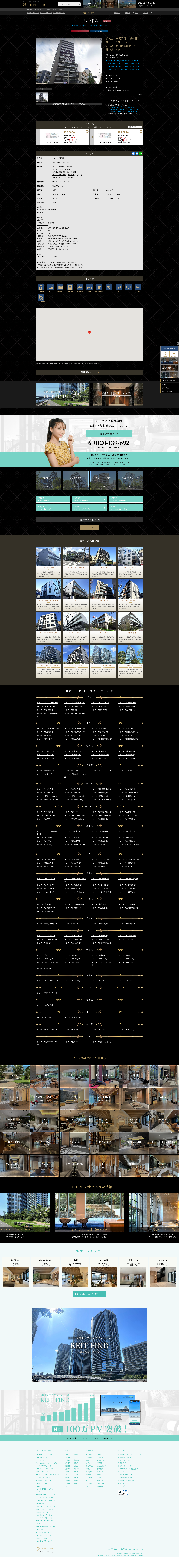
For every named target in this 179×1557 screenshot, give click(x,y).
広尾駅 (88, 1463)
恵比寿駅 (100, 1457)
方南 (63, 162)
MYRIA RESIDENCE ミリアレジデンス (48, 1495)
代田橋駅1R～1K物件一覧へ (81, 499)
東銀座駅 (89, 1480)
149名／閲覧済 (91, 13)
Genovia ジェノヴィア (43, 1503)
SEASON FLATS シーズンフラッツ (47, 1489)
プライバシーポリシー (125, 1474)
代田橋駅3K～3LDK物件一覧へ (118, 507)
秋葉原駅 (100, 1486)
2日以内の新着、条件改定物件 (128, 1469)
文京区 (67, 1466)
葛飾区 (76, 1483)
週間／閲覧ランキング (125, 1457)
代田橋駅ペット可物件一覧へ (44, 507)
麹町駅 (99, 1474)
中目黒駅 (100, 1480)
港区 (66, 1454)
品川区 (67, 1463)
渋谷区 (67, 1457)
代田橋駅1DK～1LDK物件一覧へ (83, 507)
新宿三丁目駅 (101, 1466)
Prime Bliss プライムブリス (44, 1541)
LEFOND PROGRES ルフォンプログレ (48, 1474)
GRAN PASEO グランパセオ (44, 1498)
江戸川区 (68, 1486)
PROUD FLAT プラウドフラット (46, 1466)
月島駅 (88, 1486)
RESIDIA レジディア (42, 1457)
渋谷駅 (99, 1454)
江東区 (76, 1457)
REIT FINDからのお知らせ (126, 1480)
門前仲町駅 (101, 1460)
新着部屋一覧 (122, 1463)
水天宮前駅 (89, 1477)
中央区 (76, 1454)
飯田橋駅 (100, 1469)
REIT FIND (30, 9)
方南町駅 (71, 175)
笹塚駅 (61, 169)
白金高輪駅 (89, 1466)
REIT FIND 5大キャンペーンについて (129, 1454)
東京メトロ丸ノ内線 (59, 175)
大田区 (67, 1472)
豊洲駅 (99, 1463)
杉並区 (59, 162)
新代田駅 (66, 172)
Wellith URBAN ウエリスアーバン (46, 1526)
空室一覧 (145, 13)
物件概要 (127, 13)
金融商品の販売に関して (126, 1477)
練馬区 (76, 1480)
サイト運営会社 (124, 464)
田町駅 (88, 1469)
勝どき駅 (89, 1472)
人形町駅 (89, 1474)
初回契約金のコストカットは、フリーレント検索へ (88, 1438)
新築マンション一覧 (124, 1466)
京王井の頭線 (57, 172)
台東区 (76, 1466)
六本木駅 (89, 1457)
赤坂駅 (88, 1460)
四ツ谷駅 (100, 1472)
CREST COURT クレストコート (46, 1509)
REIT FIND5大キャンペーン (88, 1293)
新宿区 (67, 1460)
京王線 (54, 167)
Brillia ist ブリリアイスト (43, 1486)
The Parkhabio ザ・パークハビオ (46, 1463)
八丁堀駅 (89, 1483)
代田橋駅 (62, 167)
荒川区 (76, 1474)
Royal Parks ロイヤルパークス (45, 1506)
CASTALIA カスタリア (43, 1477)
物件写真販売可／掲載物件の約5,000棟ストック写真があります (70, 104)
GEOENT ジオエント (42, 1538)
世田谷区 (77, 1469)
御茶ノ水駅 (101, 1483)
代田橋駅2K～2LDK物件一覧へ (118, 499)
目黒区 (76, 1463)
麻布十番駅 (89, 1454)
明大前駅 (62, 177)
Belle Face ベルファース (43, 1535)
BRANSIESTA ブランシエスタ (45, 1515)
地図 (136, 13)
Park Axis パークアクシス (44, 1454)
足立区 (67, 1483)
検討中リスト (122, 1472)
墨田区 (67, 1469)
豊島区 (76, 1472)
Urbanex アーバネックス (44, 1472)
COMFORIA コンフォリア (44, 1460)
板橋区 (67, 1480)
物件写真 (117, 13)
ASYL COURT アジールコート (45, 1518)
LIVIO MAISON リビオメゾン (45, 1532)
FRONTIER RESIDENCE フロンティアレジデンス (49, 1522)
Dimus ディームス (41, 1483)
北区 (66, 1474)
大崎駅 (99, 1477)
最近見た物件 (165, 356)
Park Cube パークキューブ (44, 1469)
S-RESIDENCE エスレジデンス (45, 1500)
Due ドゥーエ (40, 1492)
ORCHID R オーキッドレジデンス (46, 1480)
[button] (138, 1213)
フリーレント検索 (124, 1460)
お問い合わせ (107, 433)
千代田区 (77, 1460)
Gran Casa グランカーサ (43, 1512)
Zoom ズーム (40, 1529)
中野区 (67, 1477)
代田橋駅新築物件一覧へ (43, 499)
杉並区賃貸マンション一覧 (42, 9)
